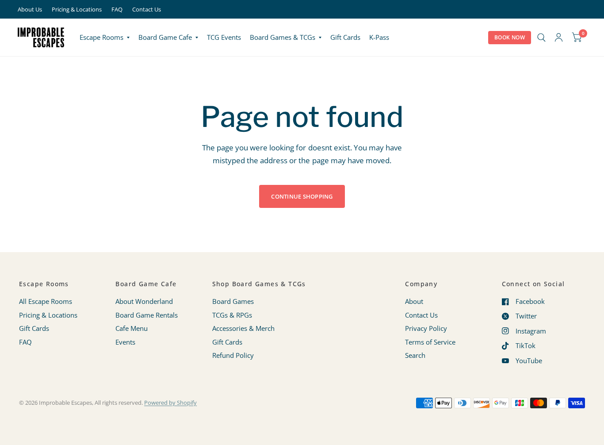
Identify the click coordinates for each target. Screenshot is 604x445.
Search (415, 355)
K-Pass (379, 37)
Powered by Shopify (170, 403)
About (414, 301)
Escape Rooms (101, 37)
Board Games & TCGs (282, 37)
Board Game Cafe (165, 37)
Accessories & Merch (243, 328)
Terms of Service (430, 342)
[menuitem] (104, 37)
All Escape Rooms (45, 301)
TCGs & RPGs (232, 315)
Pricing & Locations (77, 9)
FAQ (116, 9)
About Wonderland (144, 301)
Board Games (233, 301)
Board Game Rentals (146, 315)
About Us (30, 9)
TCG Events (224, 37)
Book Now (509, 37)
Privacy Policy (426, 328)
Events (125, 342)
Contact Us (146, 9)
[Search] (541, 37)
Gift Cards (345, 37)
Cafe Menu (131, 328)
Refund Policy (233, 355)
